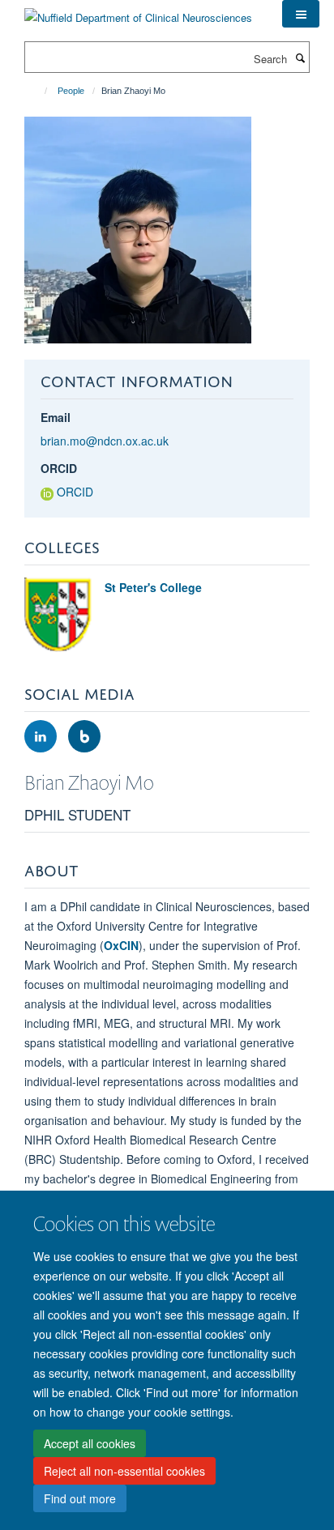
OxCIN (121, 945)
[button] (300, 14)
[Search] (300, 57)
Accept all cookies (89, 1443)
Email (56, 417)
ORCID (59, 468)
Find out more (80, 1498)
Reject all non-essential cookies (124, 1471)
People (71, 91)
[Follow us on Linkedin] (42, 736)
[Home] (38, 91)
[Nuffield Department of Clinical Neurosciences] (138, 11)
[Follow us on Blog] (84, 736)
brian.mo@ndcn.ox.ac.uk (105, 441)
